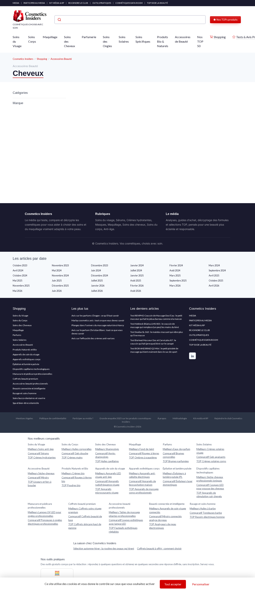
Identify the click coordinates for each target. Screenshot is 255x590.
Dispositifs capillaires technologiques (31, 369)
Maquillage (50, 37)
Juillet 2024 (136, 270)
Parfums (17, 335)
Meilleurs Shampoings (107, 449)
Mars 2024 (214, 265)
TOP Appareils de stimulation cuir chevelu (209, 494)
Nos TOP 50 (200, 41)
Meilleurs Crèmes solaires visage (210, 451)
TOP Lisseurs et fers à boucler (39, 483)
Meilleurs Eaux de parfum (176, 449)
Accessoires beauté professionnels (30, 383)
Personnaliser (200, 584)
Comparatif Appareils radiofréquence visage (107, 483)
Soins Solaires (124, 39)
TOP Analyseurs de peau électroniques (162, 526)
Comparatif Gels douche (75, 453)
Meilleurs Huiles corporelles (76, 449)
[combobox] (130, 19)
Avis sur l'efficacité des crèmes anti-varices (93, 338)
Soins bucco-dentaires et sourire (29, 398)
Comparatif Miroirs (38, 477)
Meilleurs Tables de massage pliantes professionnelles (124, 514)
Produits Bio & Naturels (162, 41)
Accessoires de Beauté (182, 39)
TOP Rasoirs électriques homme (207, 516)
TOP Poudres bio (71, 485)
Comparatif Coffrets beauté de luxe (85, 518)
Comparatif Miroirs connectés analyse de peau (165, 518)
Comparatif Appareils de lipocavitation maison (142, 483)
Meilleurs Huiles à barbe (203, 508)
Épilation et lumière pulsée (26, 364)
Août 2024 (175, 270)
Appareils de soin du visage (26, 354)
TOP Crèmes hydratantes (42, 457)
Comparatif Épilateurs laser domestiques (177, 483)
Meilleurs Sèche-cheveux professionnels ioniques (209, 479)
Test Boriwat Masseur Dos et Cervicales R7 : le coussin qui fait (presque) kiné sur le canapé (153, 342)
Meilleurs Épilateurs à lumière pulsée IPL (174, 475)
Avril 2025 (214, 275)
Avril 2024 (18, 270)
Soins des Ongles (107, 41)
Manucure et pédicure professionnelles (32, 373)
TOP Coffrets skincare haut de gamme (84, 526)
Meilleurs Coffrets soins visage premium (84, 510)
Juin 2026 (57, 290)
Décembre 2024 (99, 275)
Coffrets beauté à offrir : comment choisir (159, 548)
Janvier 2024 (137, 265)
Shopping (220, 37)
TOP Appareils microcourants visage (106, 491)
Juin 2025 (57, 280)
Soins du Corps (20, 320)
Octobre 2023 (20, 265)
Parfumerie (89, 37)
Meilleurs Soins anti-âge (41, 449)
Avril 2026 (214, 285)
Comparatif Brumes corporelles (173, 455)
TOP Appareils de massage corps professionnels (143, 491)
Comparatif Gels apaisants (210, 456)
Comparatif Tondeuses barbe (206, 512)
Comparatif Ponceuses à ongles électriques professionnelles (45, 522)
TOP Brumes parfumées (176, 461)
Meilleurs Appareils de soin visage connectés (167, 510)
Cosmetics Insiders (23, 58)
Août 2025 (135, 280)
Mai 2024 (56, 270)
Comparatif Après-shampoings (105, 455)
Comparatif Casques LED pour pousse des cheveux (210, 486)
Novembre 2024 (60, 275)
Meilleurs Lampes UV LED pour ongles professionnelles (44, 514)
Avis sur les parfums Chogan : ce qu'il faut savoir (95, 315)
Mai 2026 (17, 290)
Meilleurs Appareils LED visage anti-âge (108, 475)
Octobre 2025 (216, 280)
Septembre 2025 (178, 280)
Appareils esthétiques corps (27, 359)
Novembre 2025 (21, 285)
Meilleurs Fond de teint (141, 449)
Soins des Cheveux (69, 41)
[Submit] (59, 20)
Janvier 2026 (97, 285)
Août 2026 (135, 290)
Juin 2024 (96, 270)
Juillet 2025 (97, 280)
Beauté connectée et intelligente (29, 388)
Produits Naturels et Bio (25, 349)
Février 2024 (176, 265)
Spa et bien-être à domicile (26, 403)
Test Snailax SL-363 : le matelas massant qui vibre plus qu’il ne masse (156, 334)
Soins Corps (32, 39)
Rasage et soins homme (24, 393)
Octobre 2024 (20, 275)
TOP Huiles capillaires (107, 461)
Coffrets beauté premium (25, 378)
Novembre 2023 (60, 265)
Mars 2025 (175, 275)
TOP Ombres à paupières (143, 457)
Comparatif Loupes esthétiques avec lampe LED (126, 522)
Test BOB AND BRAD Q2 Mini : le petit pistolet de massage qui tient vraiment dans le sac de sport (154, 350)
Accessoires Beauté (61, 58)
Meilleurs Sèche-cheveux (41, 473)
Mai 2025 (17, 280)
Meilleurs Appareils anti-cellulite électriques (142, 475)
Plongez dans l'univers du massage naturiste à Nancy (97, 325)
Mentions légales (24, 418)
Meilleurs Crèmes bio (73, 473)
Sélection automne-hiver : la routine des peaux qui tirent (103, 548)
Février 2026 (137, 285)
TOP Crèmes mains (72, 457)
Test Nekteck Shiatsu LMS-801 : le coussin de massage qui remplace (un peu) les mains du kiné (154, 325)
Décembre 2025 (60, 285)
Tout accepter (172, 584)
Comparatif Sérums (38, 453)
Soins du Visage (17, 41)
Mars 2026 (175, 285)
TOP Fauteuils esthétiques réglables (123, 529)
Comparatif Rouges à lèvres (144, 453)
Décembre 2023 (99, 265)
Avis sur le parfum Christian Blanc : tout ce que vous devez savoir (97, 332)
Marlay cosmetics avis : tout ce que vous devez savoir (97, 320)
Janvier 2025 (137, 275)
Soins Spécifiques (143, 39)
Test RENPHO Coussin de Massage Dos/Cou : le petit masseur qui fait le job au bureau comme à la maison (156, 317)
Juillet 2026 (97, 290)
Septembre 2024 (217, 270)
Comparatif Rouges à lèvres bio (77, 479)
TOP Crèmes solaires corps (211, 461)
